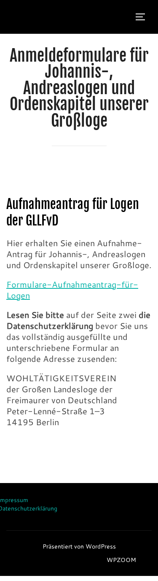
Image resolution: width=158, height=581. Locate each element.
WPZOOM (121, 560)
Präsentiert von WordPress (79, 546)
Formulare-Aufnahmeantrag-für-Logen (72, 289)
